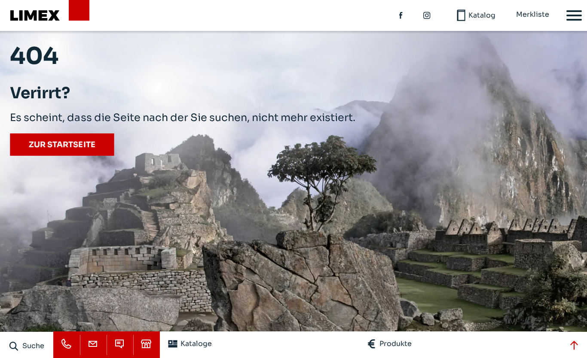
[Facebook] (401, 15)
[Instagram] (427, 15)
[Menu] (574, 15)
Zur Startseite (62, 144)
